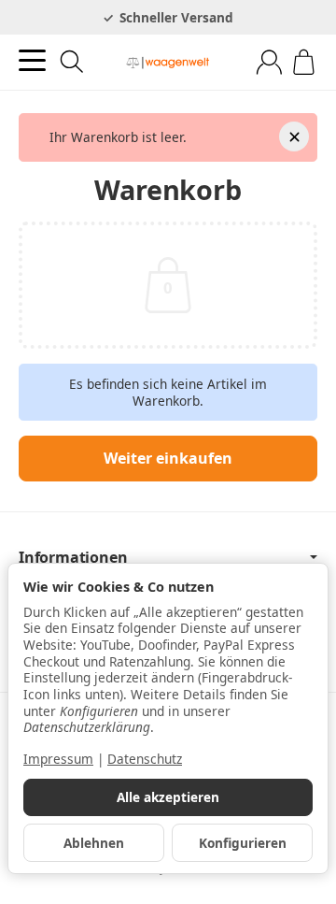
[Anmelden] (269, 62)
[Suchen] (72, 62)
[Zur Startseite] (168, 62)
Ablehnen (93, 843)
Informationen (73, 557)
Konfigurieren (243, 843)
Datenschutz (144, 759)
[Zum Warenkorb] (303, 62)
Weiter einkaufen (168, 458)
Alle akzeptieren (168, 797)
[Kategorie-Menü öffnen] (32, 60)
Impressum (58, 759)
